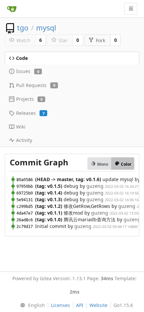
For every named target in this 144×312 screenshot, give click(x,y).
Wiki (20, 127)
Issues (27, 71)
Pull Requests (35, 85)
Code (22, 58)
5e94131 (24, 200)
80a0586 (24, 179)
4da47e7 (24, 213)
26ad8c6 (24, 220)
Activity (24, 140)
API (79, 305)
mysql (46, 27)
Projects (29, 99)
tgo (22, 27)
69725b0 (24, 193)
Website (98, 305)
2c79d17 (24, 226)
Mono (102, 164)
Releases (30, 113)
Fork (100, 40)
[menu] (31, 305)
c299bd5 (24, 206)
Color (125, 164)
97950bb (24, 186)
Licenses (60, 305)
